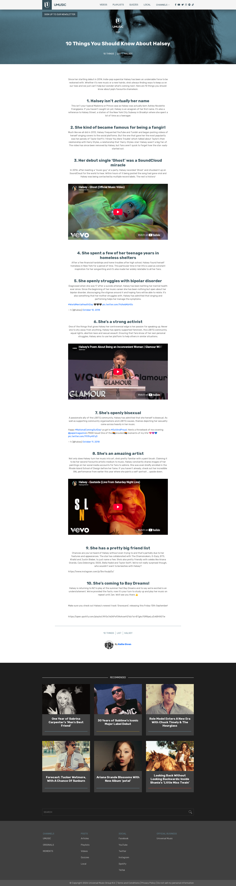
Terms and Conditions (128, 883)
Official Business (167, 833)
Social (122, 833)
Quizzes (133, 4)
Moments (48, 851)
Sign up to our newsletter (59, 14)
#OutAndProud (119, 429)
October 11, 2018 (91, 441)
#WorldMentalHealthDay (80, 304)
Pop (118, 32)
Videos (103, 4)
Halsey (128, 53)
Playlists (118, 4)
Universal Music (165, 838)
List (119, 53)
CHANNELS (48, 833)
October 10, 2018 (91, 310)
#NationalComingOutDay (88, 429)
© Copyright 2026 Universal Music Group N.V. (93, 883)
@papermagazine (77, 433)
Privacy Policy (148, 883)
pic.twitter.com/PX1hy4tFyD (83, 436)
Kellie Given (124, 644)
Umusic (47, 838)
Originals (48, 845)
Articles (85, 838)
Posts (84, 833)
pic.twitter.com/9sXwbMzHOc (117, 304)
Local (147, 4)
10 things (108, 53)
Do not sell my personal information (175, 883)
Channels (161, 5)
